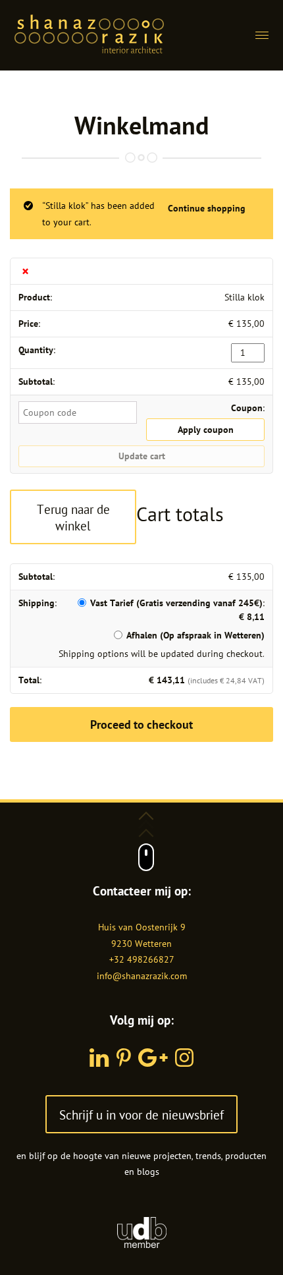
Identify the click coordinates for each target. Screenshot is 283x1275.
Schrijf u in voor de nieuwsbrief (141, 1114)
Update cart (141, 456)
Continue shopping (206, 208)
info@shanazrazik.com (142, 976)
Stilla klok (244, 297)
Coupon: (248, 408)
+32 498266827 (141, 959)
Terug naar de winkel (73, 517)
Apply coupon (206, 430)
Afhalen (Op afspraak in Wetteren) (195, 635)
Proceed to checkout (141, 724)
